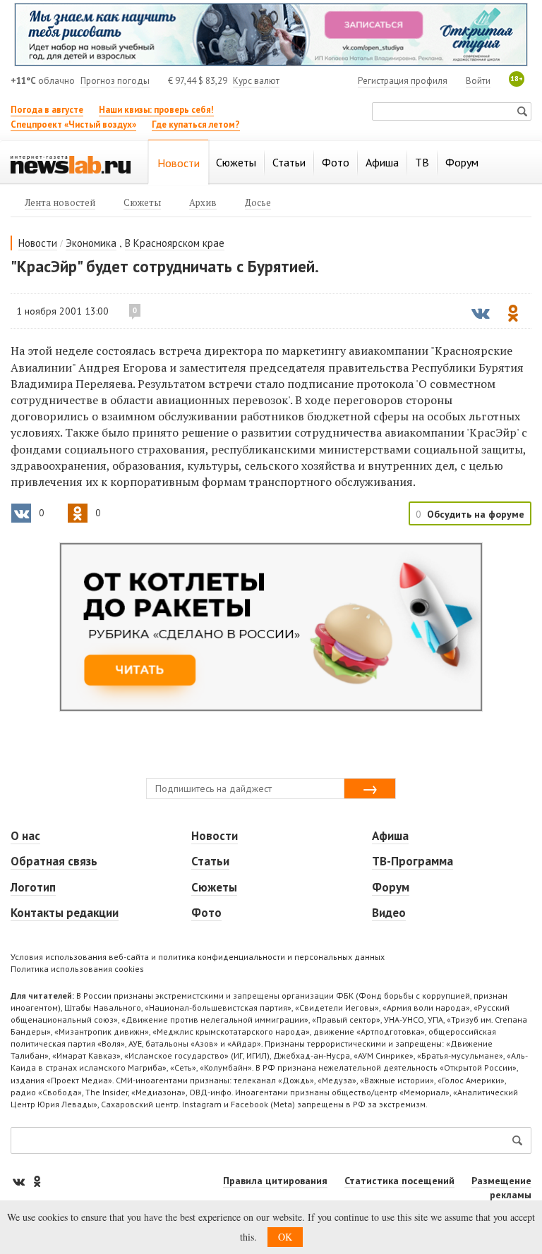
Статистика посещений (399, 1180)
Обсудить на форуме (475, 514)
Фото (206, 912)
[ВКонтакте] (20, 1181)
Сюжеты (214, 887)
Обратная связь (54, 861)
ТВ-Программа (412, 861)
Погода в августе (47, 110)
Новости (37, 243)
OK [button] (285, 1236)
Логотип (33, 887)
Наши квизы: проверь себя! (156, 110)
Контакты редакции (65, 912)
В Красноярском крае (174, 243)
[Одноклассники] (36, 1181)
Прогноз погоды (115, 81)
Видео (389, 912)
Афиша (390, 836)
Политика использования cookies (77, 968)
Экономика (91, 243)
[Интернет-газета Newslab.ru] (71, 164)
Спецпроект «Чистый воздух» (73, 124)
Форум (390, 887)
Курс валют (256, 81)
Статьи (210, 861)
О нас (25, 836)
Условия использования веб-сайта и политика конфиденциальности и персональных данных (198, 956)
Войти (478, 81)
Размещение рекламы (501, 1187)
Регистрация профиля (402, 81)
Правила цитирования (275, 1180)
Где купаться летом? (196, 124)
